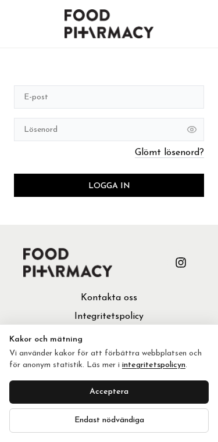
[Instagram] (181, 262)
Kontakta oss (109, 298)
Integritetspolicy (109, 316)
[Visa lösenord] (192, 129)
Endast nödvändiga (109, 420)
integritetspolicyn (153, 365)
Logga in (109, 186)
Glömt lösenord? (169, 152)
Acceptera (109, 391)
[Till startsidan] (109, 23)
